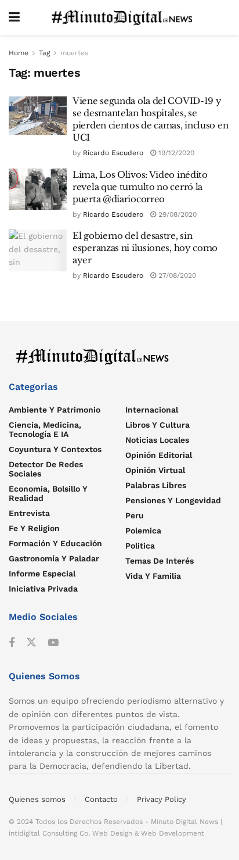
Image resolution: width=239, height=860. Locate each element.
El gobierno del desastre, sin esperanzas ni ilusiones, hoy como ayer (145, 248)
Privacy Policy (161, 799)
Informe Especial (42, 573)
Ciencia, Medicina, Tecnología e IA (45, 429)
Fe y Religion (34, 528)
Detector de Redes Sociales (46, 469)
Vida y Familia (153, 575)
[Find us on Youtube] (53, 643)
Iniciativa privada (43, 588)
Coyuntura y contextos (55, 449)
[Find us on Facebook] (12, 643)
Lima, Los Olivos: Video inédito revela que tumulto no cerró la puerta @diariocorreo (140, 187)
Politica (140, 545)
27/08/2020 (176, 275)
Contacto (101, 799)
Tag (44, 53)
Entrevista (29, 513)
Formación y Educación (55, 543)
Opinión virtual (155, 470)
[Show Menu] (14, 17)
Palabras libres (155, 485)
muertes (74, 53)
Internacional (151, 409)
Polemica (143, 530)
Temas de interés (159, 560)
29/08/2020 (176, 214)
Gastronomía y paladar (54, 558)
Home (18, 53)
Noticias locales (157, 440)
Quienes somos (37, 799)
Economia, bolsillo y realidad (48, 493)
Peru (134, 515)
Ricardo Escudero (113, 153)
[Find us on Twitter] (31, 643)
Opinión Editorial (158, 455)
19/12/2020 (175, 153)
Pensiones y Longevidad (173, 500)
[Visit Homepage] (125, 17)
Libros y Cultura (157, 424)
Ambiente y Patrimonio (54, 409)
